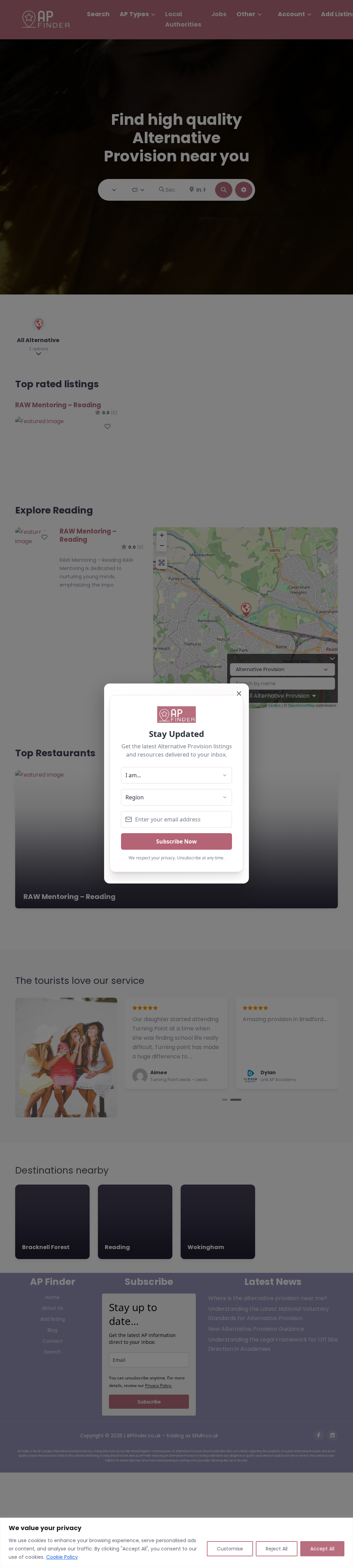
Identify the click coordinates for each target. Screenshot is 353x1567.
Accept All (322, 1548)
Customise (230, 1548)
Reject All (277, 1548)
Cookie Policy (62, 1557)
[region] (176, 1542)
